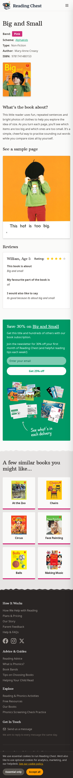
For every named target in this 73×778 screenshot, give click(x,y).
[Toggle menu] (66, 5)
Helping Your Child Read (18, 680)
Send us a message (19, 729)
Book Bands (10, 669)
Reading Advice (12, 658)
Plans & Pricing (12, 616)
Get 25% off (36, 371)
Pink (17, 34)
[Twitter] (21, 641)
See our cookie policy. (31, 763)
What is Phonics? (13, 664)
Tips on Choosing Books (18, 675)
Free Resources (12, 701)
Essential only (13, 771)
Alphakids (21, 40)
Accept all (34, 771)
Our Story (9, 621)
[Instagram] (13, 641)
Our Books (9, 707)
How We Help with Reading (20, 610)
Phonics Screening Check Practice (24, 712)
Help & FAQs (11, 632)
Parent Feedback (13, 627)
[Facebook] (5, 641)
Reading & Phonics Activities (21, 696)
